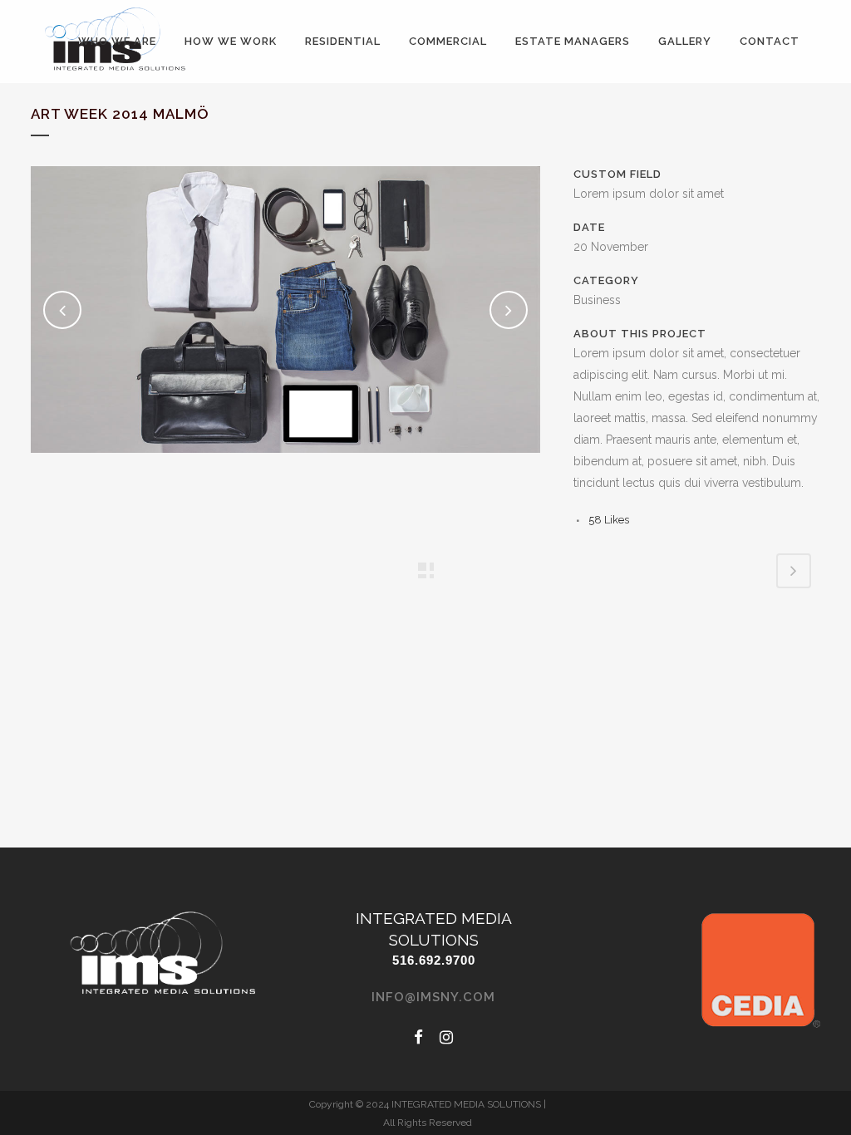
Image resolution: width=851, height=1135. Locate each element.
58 (608, 519)
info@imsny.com (433, 997)
